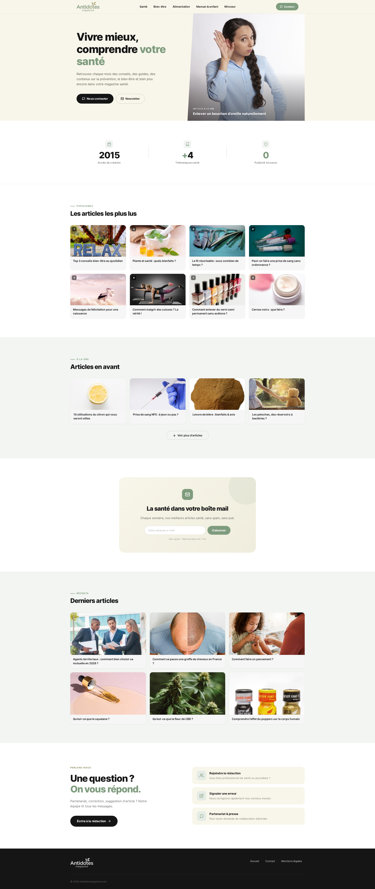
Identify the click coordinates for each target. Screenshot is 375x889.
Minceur (230, 6)
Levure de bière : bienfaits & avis (214, 414)
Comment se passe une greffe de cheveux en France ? (187, 661)
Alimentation (181, 6)
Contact (289, 6)
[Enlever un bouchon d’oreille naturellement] (246, 67)
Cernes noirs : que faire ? (268, 309)
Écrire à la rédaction (91, 821)
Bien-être (160, 6)
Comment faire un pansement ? (252, 659)
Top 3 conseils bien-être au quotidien (98, 260)
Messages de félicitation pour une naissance (95, 311)
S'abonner (219, 530)
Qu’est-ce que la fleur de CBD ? (173, 719)
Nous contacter (97, 98)
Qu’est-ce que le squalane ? (91, 719)
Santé (143, 6)
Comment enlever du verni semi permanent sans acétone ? (213, 311)
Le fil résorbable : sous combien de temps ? (215, 262)
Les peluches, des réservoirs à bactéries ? (272, 416)
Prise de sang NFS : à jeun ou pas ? (156, 414)
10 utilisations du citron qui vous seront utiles (95, 416)
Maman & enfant (207, 6)
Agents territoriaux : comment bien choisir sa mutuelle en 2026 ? (103, 661)
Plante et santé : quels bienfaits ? (154, 260)
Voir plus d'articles (190, 435)
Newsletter (132, 98)
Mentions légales (291, 861)
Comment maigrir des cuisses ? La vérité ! (155, 311)
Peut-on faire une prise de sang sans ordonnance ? (276, 262)
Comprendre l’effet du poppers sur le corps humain (266, 719)
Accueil (254, 861)
